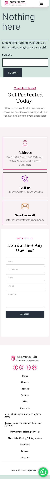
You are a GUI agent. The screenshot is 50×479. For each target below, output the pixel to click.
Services (25, 395)
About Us (25, 382)
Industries (25, 457)
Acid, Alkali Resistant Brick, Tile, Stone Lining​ (23, 415)
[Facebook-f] (15, 367)
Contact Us (25, 408)
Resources (25, 444)
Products (25, 388)
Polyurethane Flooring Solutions (25, 431)
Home (25, 376)
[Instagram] (21, 367)
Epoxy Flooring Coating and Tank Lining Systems (23, 424)
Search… (7, 54)
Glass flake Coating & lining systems (25, 438)
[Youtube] (34, 367)
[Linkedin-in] (28, 367)
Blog (25, 401)
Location (25, 451)
